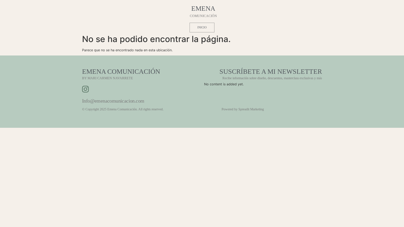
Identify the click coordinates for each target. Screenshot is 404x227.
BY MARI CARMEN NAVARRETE (107, 78)
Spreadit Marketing (251, 109)
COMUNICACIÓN (203, 16)
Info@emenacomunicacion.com (113, 101)
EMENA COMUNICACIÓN (121, 71)
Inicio (202, 27)
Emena (203, 8)
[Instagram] (85, 89)
